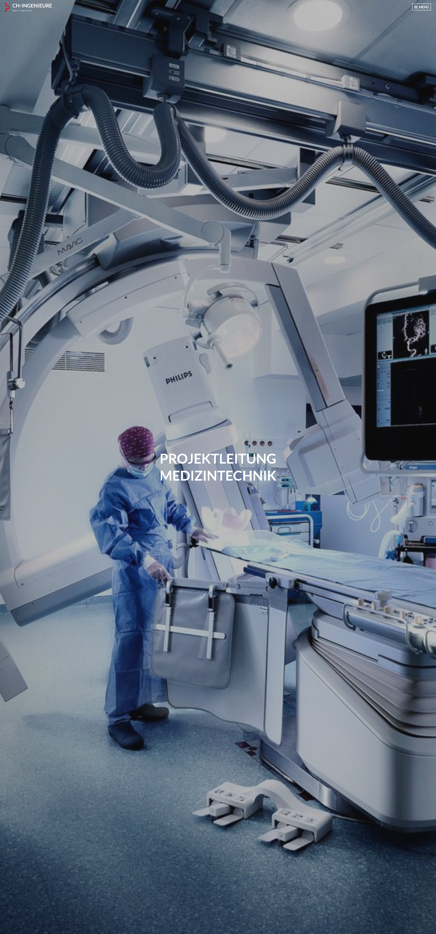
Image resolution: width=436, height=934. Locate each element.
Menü (423, 7)
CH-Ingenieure (32, 5)
